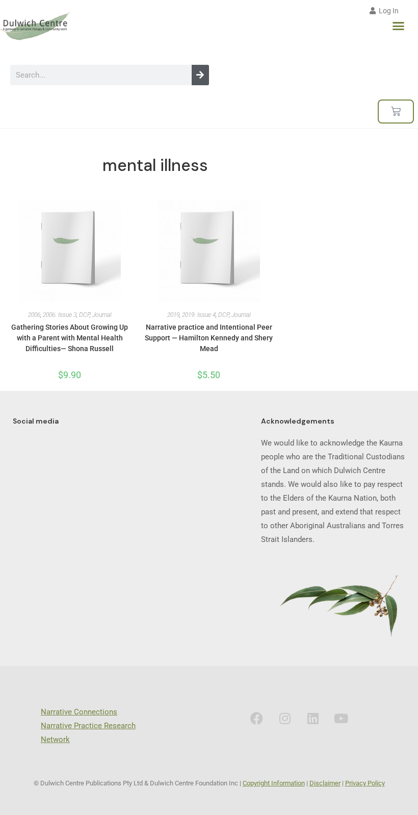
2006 (34, 314)
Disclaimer (325, 783)
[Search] (200, 75)
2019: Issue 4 (199, 314)
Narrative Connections (79, 712)
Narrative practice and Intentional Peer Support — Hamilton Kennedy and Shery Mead (209, 338)
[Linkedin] (313, 718)
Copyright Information (274, 783)
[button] (398, 26)
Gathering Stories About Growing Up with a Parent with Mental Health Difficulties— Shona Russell (69, 338)
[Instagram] (285, 718)
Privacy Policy (365, 783)
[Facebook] (257, 718)
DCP (84, 314)
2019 (173, 314)
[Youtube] (341, 718)
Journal (102, 314)
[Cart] (396, 112)
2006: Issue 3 (59, 314)
